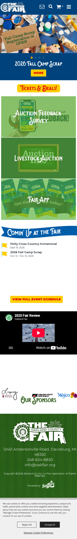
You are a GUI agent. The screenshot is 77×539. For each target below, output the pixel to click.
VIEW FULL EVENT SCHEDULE (36, 299)
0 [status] (62, 6)
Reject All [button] (27, 524)
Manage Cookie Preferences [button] (38, 532)
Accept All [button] (50, 524)
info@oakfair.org (40, 465)
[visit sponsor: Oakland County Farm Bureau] (35, 396)
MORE (38, 72)
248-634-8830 (40, 460)
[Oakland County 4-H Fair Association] (13, 7)
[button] (52, 7)
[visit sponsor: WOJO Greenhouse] (60, 396)
